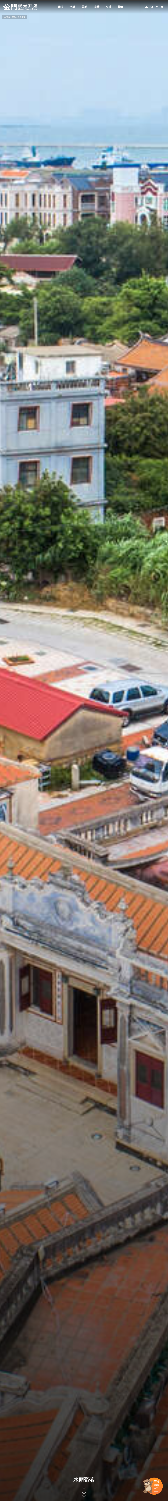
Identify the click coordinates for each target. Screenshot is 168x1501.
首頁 (8, 17)
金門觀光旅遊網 (20, 7)
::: (4, 1)
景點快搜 (21, 17)
